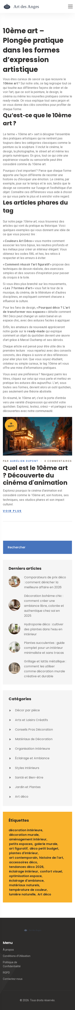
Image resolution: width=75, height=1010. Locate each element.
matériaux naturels (24, 885)
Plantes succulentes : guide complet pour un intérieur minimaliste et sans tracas (44, 648)
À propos (8, 949)
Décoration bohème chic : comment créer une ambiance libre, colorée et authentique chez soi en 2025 (44, 606)
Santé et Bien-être (28, 777)
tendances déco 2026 (26, 867)
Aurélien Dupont (24, 461)
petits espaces (20, 844)
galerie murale (45, 844)
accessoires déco (23, 862)
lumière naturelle (22, 894)
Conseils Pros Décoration (33, 729)
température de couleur (28, 890)
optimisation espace (25, 876)
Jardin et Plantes (27, 787)
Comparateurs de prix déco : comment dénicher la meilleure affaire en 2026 (45, 582)
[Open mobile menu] (70, 6)
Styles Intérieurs (26, 768)
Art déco (21, 796)
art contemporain (23, 857)
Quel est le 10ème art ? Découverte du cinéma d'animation (35, 475)
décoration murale (24, 835)
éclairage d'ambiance (26, 880)
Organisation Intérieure (32, 748)
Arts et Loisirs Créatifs (31, 720)
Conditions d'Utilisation (16, 955)
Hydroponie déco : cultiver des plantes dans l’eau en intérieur (43, 629)
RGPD (6, 972)
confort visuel (51, 871)
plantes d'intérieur (23, 853)
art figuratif (18, 848)
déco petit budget (44, 848)
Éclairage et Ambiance (31, 758)
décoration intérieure (25, 830)
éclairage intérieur (23, 871)
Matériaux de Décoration (33, 739)
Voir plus (12, 511)
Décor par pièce (27, 710)
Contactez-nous (12, 978)
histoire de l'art (51, 857)
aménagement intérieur (28, 839)
